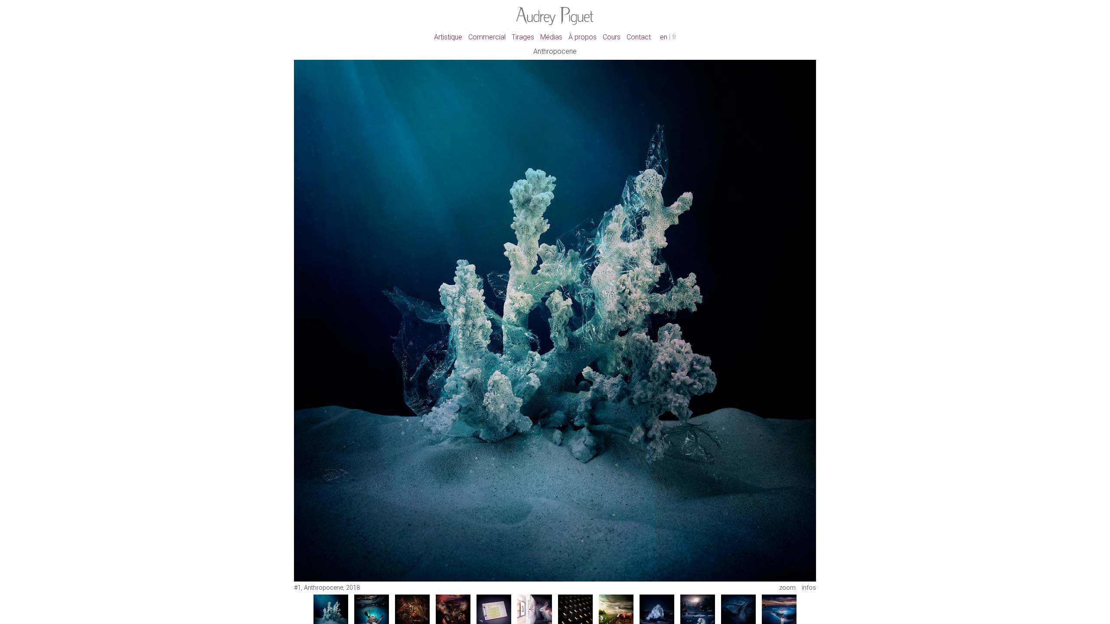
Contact (639, 37)
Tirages (523, 37)
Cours (611, 37)
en (663, 37)
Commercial (487, 37)
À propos (582, 37)
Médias (551, 37)
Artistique (448, 37)
